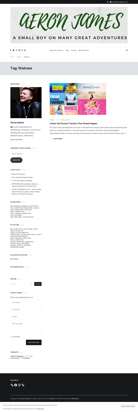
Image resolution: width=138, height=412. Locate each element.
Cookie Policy (40, 408)
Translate (26, 358)
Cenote (51, 398)
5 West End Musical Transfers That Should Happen (73, 123)
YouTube (73, 50)
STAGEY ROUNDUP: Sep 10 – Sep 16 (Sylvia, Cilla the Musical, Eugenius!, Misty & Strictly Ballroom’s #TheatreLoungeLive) (27, 192)
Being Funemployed (18, 174)
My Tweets (14, 259)
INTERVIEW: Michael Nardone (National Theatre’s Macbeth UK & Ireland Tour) (25, 185)
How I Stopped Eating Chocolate (22, 177)
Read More (58, 139)
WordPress (75, 398)
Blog (67, 50)
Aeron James (17, 123)
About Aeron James (56, 50)
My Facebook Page (17, 267)
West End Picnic (83, 50)
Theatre (52, 120)
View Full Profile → (17, 139)
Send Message (34, 342)
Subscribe (16, 160)
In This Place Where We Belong (22, 180)
